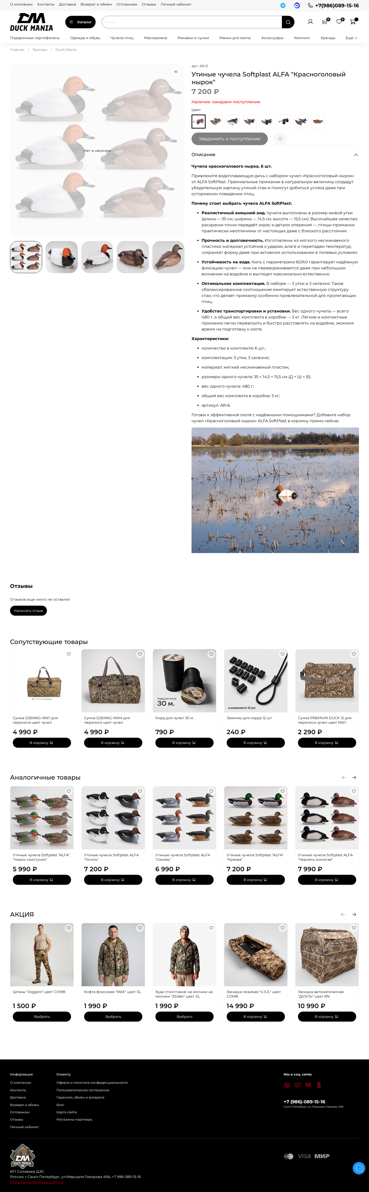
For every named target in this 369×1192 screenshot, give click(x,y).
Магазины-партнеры (74, 1119)
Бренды (328, 38)
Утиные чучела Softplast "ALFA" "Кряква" (255, 857)
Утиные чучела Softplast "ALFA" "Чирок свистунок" (41, 857)
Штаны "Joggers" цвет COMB (39, 992)
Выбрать (42, 1016)
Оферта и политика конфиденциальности (92, 1083)
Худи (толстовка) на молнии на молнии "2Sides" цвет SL (184, 994)
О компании (21, 4)
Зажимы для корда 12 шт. (250, 718)
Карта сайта (66, 1112)
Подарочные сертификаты (34, 38)
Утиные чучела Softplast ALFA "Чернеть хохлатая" (325, 857)
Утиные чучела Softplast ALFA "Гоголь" (111, 857)
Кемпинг (302, 38)
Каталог (84, 22)
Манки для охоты (235, 38)
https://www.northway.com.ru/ (37, 1182)
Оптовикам (126, 4)
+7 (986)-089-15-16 (304, 1102)
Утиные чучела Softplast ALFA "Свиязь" (182, 857)
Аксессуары (272, 38)
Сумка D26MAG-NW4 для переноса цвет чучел (107, 720)
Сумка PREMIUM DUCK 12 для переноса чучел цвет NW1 (324, 720)
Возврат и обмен (96, 4)
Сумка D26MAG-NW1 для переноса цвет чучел (35, 720)
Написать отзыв (28, 610)
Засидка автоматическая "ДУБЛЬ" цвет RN (321, 994)
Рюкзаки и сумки (193, 38)
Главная (17, 49)
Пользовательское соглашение (82, 1090)
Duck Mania (65, 49)
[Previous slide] (17, 150)
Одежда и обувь (85, 38)
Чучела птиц (122, 38)
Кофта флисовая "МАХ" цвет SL (112, 992)
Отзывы (149, 4)
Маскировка (155, 38)
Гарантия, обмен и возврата (80, 1097)
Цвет (196, 110)
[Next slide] (177, 150)
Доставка (67, 4)
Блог (60, 1105)
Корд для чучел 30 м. (174, 718)
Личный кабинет (176, 4)
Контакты (45, 4)
